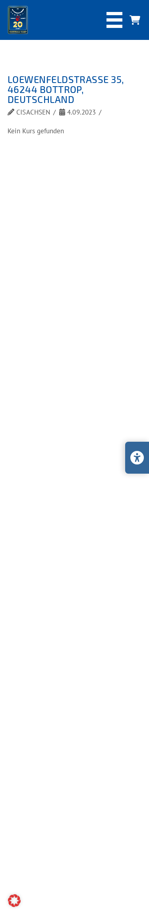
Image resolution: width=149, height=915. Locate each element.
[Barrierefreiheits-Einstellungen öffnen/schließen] (137, 458)
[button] (114, 20)
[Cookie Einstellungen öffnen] (14, 904)
